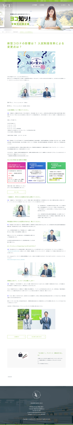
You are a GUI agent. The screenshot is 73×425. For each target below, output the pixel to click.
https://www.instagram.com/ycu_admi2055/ (16, 259)
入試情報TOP (16, 336)
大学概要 (34, 5)
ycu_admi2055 (41, 414)
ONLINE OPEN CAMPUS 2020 (13, 251)
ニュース (49, 5)
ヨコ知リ (63, 5)
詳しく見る (16, 192)
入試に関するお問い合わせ (36, 336)
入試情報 (41, 5)
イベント (56, 5)
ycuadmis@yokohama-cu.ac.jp (38, 412)
